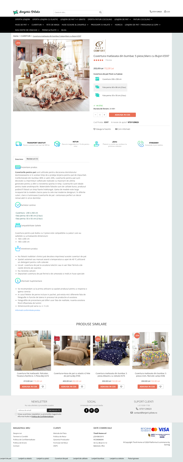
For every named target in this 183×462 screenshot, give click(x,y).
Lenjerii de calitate (80, 458)
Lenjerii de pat (5, 458)
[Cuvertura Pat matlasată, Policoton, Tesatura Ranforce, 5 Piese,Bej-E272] (32, 350)
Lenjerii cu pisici (43, 458)
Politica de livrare (20, 443)
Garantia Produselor (61, 439)
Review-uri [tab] (32, 159)
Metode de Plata (59, 433)
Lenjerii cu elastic (25, 458)
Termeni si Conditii (20, 436)
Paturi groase (133, 458)
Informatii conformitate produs (27, 310)
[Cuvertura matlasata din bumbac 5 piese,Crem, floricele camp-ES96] (150, 350)
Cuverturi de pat (61, 458)
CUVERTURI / (26, 36)
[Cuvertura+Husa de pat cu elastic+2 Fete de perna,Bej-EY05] (72, 350)
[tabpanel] (51, 75)
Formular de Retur (60, 443)
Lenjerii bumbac (98, 458)
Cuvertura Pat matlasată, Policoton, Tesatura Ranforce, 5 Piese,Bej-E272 (33, 374)
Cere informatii (123, 129)
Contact (16, 446)
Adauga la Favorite (103, 129)
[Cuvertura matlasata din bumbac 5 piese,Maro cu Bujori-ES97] (51, 75)
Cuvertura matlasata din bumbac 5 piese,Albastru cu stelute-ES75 (111, 374)
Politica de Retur (59, 436)
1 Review (108, 60)
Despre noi (17, 433)
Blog (63, 30)
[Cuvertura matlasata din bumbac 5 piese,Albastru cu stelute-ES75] (111, 351)
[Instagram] (96, 410)
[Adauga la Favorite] (43, 386)
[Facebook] (86, 410)
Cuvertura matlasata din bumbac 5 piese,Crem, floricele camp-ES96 (150, 374)
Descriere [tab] (19, 159)
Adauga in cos (122, 114)
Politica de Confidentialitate (42, 416)
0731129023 (145, 408)
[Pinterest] (91, 410)
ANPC (55, 446)
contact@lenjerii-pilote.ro (145, 412)
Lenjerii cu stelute (117, 458)
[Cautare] (100, 12)
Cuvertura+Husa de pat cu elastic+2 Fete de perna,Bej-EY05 (72, 374)
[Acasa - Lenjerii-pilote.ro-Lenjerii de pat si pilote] (26, 12)
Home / (16, 36)
